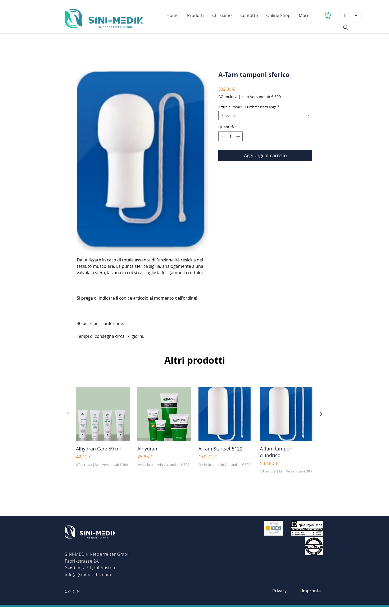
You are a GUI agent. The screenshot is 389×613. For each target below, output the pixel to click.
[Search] (345, 27)
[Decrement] (222, 136)
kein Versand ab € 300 (261, 96)
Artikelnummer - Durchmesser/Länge (248, 107)
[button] (328, 15)
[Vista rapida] (103, 414)
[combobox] (265, 115)
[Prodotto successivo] (321, 414)
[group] (194, 430)
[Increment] (238, 136)
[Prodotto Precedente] (68, 414)
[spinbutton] (230, 136)
